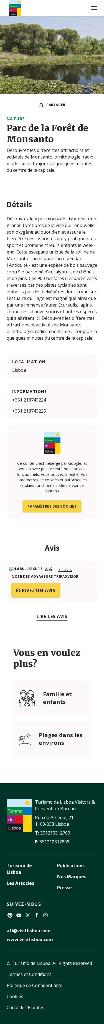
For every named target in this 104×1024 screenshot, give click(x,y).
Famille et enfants (57, 698)
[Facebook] (36, 915)
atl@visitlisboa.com (29, 931)
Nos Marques (71, 876)
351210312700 (55, 833)
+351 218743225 (29, 411)
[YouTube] (19, 915)
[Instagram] (45, 915)
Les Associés (20, 883)
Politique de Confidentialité (34, 985)
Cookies (15, 996)
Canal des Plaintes (25, 1007)
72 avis (65, 569)
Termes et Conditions (29, 974)
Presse (64, 888)
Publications (71, 865)
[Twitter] (27, 915)
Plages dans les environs (60, 738)
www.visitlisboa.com (30, 939)
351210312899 (54, 842)
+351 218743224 (29, 400)
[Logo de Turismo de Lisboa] (15, 8)
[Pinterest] (10, 915)
